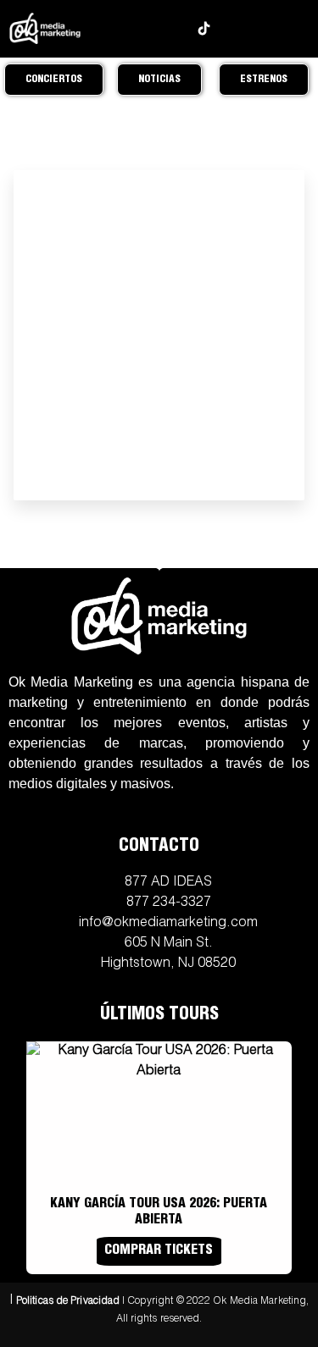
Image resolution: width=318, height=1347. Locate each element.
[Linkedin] (231, 28)
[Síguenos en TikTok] (204, 28)
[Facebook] (150, 28)
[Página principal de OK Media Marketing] (44, 28)
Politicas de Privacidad (68, 1301)
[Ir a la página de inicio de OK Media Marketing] (159, 616)
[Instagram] (122, 28)
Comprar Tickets (158, 1251)
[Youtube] (177, 28)
